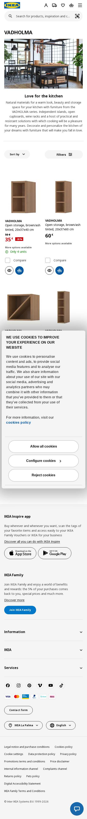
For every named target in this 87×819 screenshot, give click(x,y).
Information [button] (14, 632)
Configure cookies (41, 461)
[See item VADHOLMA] (23, 197)
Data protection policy (41, 754)
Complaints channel (55, 769)
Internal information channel (21, 769)
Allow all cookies (43, 446)
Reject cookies (43, 475)
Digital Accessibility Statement (22, 783)
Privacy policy (68, 754)
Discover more (14, 600)
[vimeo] (40, 685)
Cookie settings (13, 754)
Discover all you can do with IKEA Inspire (32, 541)
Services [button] (11, 668)
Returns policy (12, 776)
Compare (20, 260)
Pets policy (32, 776)
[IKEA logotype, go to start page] (12, 5)
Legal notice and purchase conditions (27, 747)
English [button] (61, 725)
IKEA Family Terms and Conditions (24, 791)
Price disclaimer (59, 761)
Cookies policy (63, 747)
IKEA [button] (7, 650)
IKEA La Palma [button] (24, 725)
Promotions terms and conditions (24, 761)
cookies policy (18, 423)
